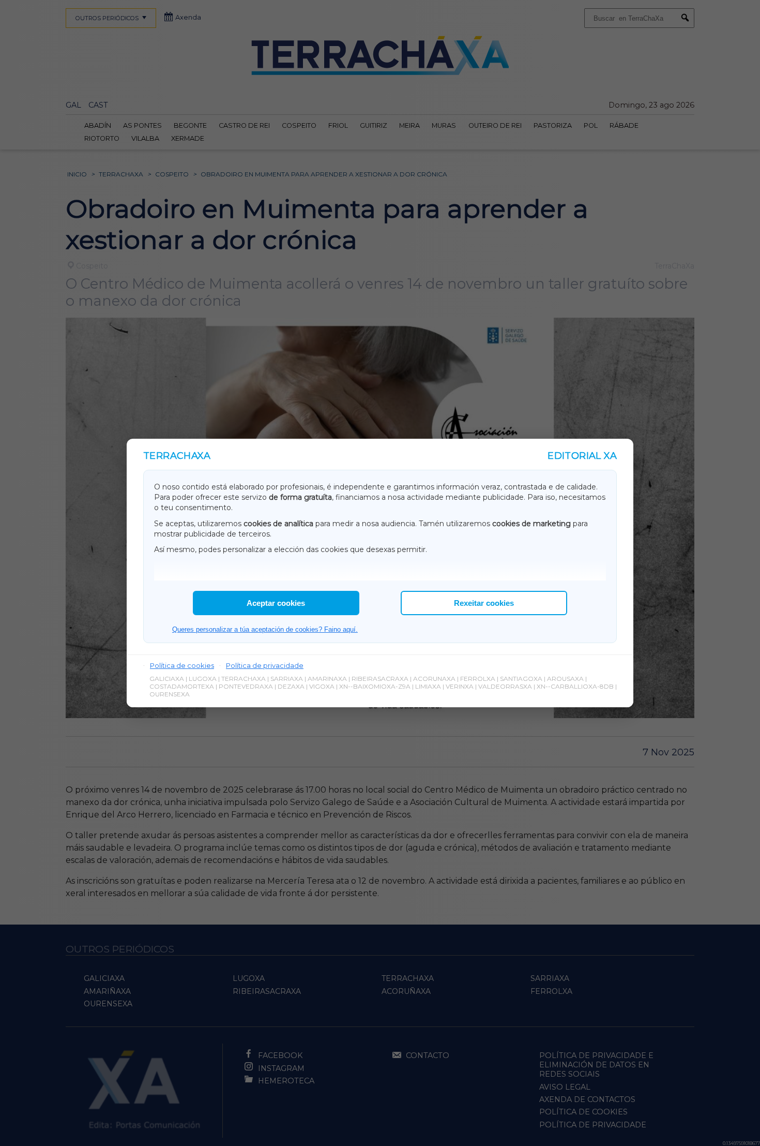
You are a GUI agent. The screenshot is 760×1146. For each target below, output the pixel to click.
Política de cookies (182, 665)
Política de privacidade (264, 665)
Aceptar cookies (276, 603)
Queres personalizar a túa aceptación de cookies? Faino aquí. (265, 629)
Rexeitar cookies (484, 603)
